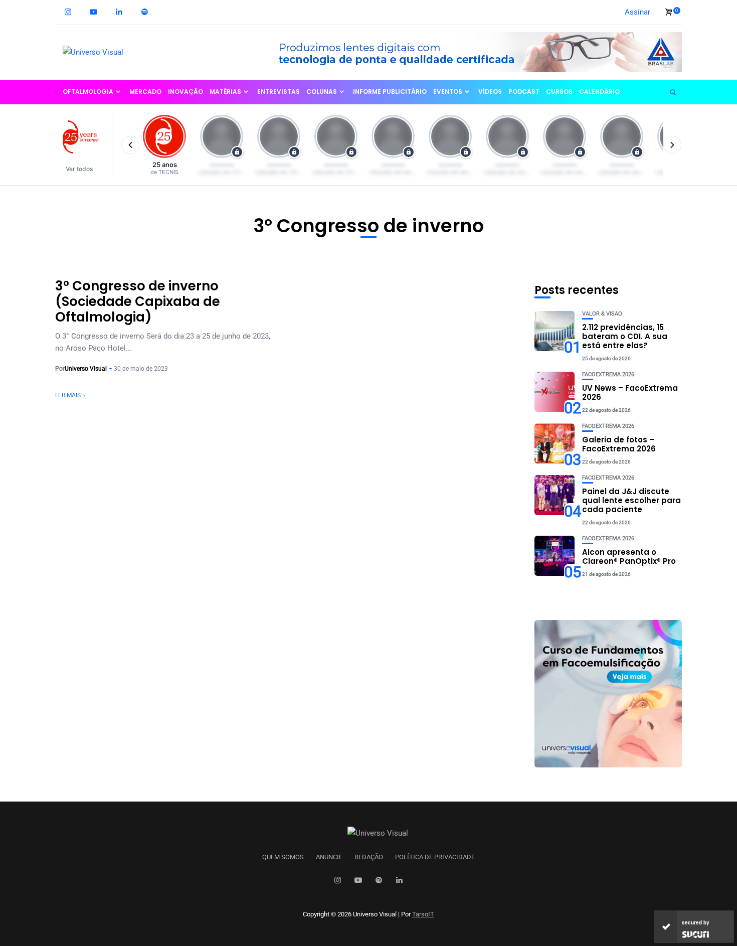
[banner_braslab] (471, 51)
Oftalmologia (88, 91)
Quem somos (283, 857)
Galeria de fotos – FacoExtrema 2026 (619, 444)
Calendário (599, 91)
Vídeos (490, 91)
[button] (84, 145)
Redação (368, 857)
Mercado (145, 91)
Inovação (185, 91)
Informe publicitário (390, 91)
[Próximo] (672, 145)
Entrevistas (278, 91)
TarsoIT (423, 914)
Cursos (559, 91)
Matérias (225, 91)
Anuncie (329, 857)
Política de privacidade (435, 857)
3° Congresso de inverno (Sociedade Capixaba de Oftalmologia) (137, 301)
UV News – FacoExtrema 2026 (630, 392)
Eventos (447, 91)
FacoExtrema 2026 (608, 374)
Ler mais (68, 395)
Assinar (637, 12)
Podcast (523, 91)
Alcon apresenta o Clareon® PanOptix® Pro (629, 556)
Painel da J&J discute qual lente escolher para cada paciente (631, 500)
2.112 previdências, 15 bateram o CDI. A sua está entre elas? (624, 336)
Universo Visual (86, 368)
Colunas (321, 91)
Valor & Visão (602, 314)
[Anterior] (130, 145)
